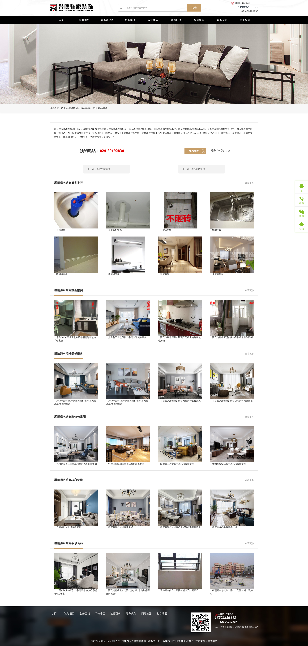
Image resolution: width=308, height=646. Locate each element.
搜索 (194, 7)
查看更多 (249, 183)
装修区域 (85, 613)
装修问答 (222, 20)
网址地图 (146, 613)
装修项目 (73, 108)
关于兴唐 (245, 20)
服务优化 (131, 613)
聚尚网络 (212, 641)
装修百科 (115, 613)
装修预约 (84, 20)
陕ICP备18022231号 (183, 641)
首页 (61, 20)
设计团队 (153, 20)
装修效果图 (107, 20)
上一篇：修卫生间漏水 (98, 169)
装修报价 (176, 20)
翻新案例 (130, 20)
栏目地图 (162, 613)
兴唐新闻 (199, 20)
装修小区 (100, 613)
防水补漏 (85, 108)
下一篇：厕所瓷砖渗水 (193, 169)
